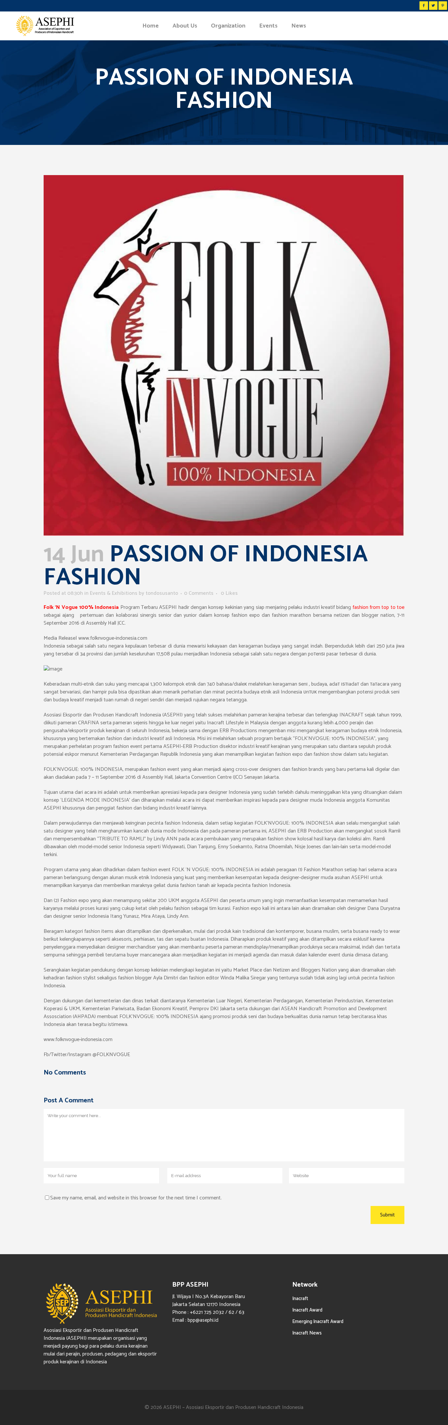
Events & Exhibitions (113, 593)
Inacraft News (307, 1333)
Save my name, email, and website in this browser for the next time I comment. (136, 1198)
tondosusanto (162, 593)
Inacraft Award (307, 1310)
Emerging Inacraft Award (317, 1321)
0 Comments (199, 593)
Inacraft (300, 1299)
